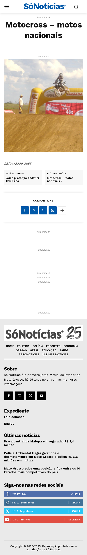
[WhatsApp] (53, 210)
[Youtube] (41, 395)
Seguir (75, 502)
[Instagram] (19, 395)
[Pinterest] (43, 210)
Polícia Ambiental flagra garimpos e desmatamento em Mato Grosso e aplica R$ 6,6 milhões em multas (41, 456)
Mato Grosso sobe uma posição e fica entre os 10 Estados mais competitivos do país (42, 470)
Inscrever (74, 519)
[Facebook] (25, 210)
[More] (62, 210)
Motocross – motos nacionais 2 (60, 179)
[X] (34, 210)
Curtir (75, 494)
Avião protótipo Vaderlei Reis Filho (22, 179)
